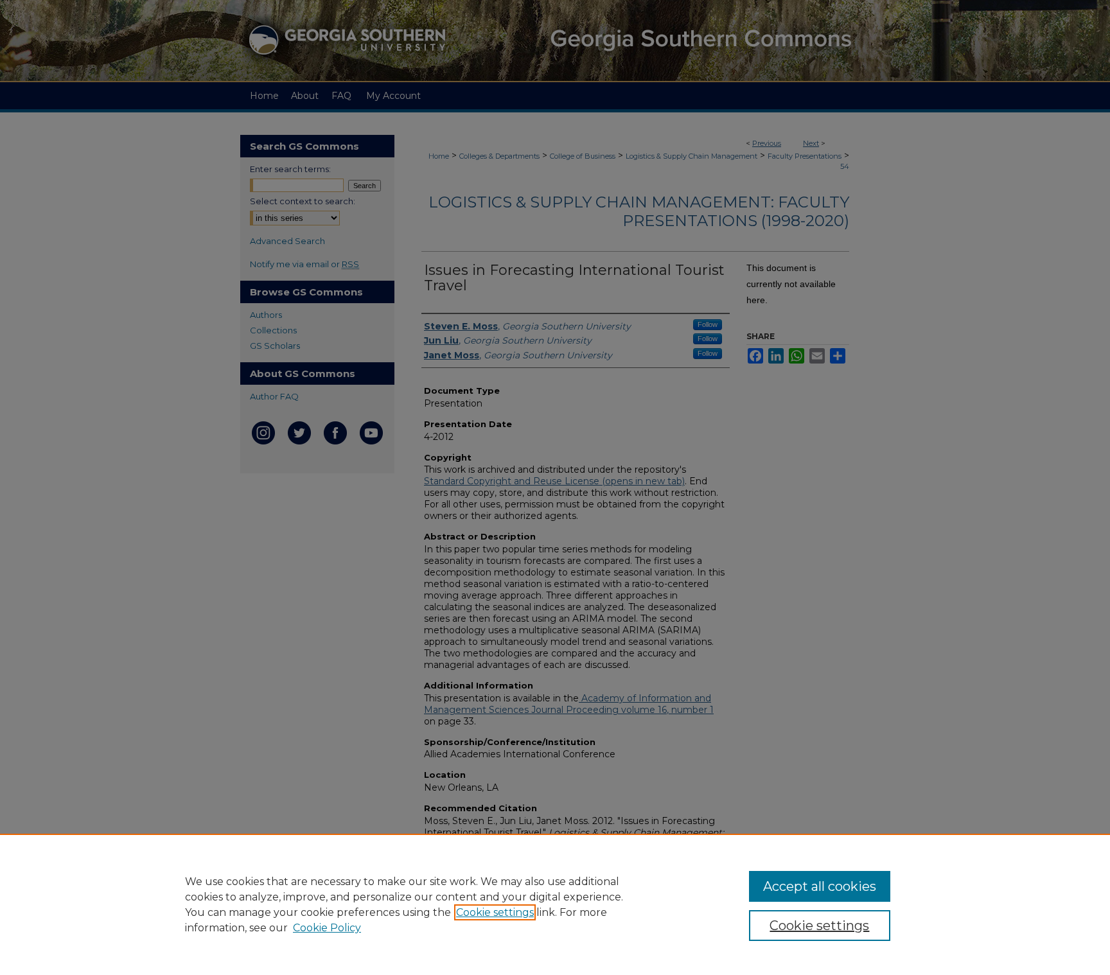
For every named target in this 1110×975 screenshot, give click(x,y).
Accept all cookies (819, 886)
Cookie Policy (327, 928)
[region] (555, 904)
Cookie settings (495, 912)
